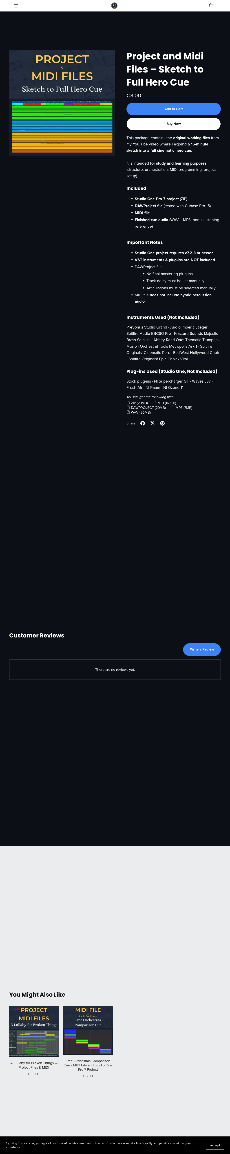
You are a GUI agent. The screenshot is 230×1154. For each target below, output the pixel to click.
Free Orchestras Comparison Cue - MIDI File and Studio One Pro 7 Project (88, 1065)
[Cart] (213, 5)
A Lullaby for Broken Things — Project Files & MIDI (34, 1065)
